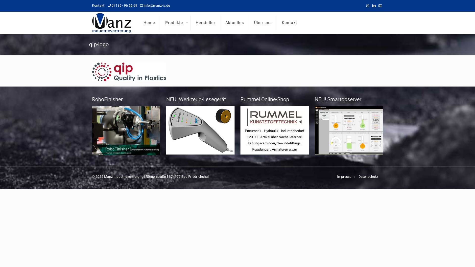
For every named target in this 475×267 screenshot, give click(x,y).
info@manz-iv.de (157, 5)
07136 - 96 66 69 (124, 5)
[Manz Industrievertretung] (111, 23)
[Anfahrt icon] (380, 5)
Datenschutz (368, 176)
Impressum (346, 176)
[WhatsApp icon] (368, 5)
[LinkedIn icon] (374, 5)
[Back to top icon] (451, 257)
